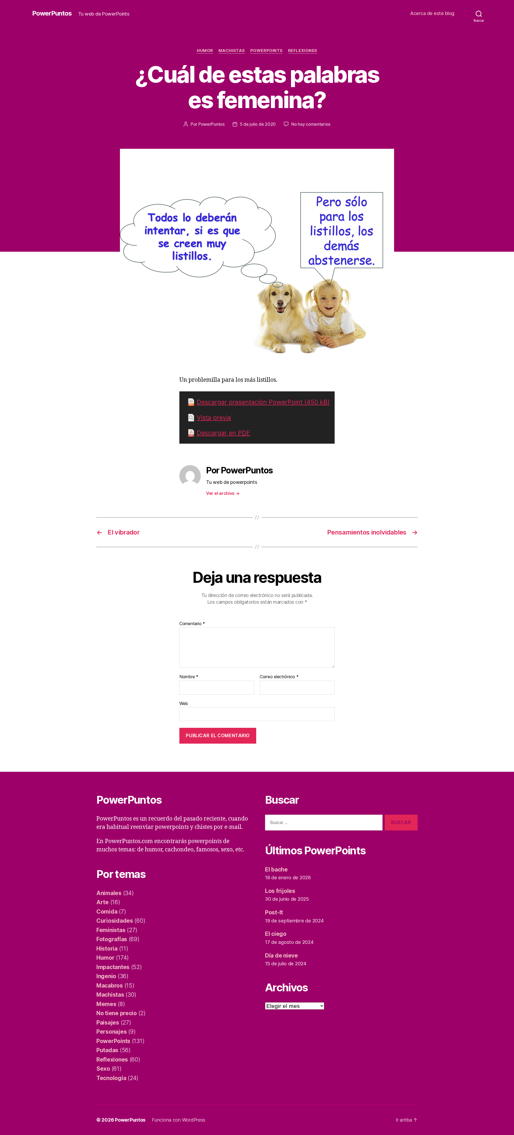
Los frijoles (280, 891)
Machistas (231, 50)
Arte (102, 902)
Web (183, 703)
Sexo (103, 1068)
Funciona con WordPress (178, 1120)
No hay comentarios (310, 124)
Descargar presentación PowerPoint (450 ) (263, 402)
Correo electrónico (279, 676)
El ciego (275, 933)
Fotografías (111, 939)
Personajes (111, 1031)
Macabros (109, 985)
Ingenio (106, 976)
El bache (276, 869)
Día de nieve (281, 955)
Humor (205, 50)
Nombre (188, 676)
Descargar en (223, 433)
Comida (106, 911)
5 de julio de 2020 (258, 124)
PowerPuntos (52, 13)
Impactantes (113, 967)
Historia (107, 948)
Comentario (192, 623)
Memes (106, 1004)
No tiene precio (116, 1013)
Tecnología (111, 1078)
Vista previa (214, 417)
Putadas (107, 1050)
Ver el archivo (223, 493)
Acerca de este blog (432, 13)
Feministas (110, 930)
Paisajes (107, 1022)
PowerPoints (266, 50)
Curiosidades (114, 920)
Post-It (274, 912)
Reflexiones (302, 50)
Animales (109, 893)
